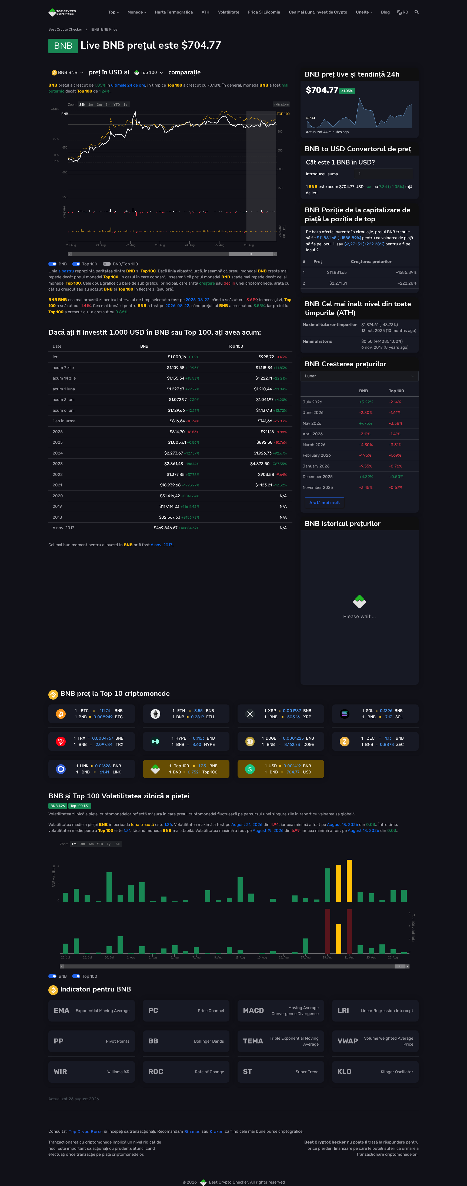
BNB (63, 264)
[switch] (52, 264)
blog (385, 12)
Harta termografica (174, 12)
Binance (192, 1131)
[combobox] (67, 73)
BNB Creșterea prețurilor (345, 364)
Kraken (217, 1131)
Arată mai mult (324, 502)
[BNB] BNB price (104, 29)
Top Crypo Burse (86, 1131)
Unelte (362, 12)
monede (135, 12)
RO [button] (405, 12)
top (111, 12)
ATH (205, 12)
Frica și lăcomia (264, 12)
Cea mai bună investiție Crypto (318, 12)
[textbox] (65, 72)
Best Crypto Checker (65, 29)
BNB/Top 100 (125, 264)
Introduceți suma (322, 174)
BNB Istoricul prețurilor (343, 523)
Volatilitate (228, 12)
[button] (415, 12)
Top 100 (89, 264)
